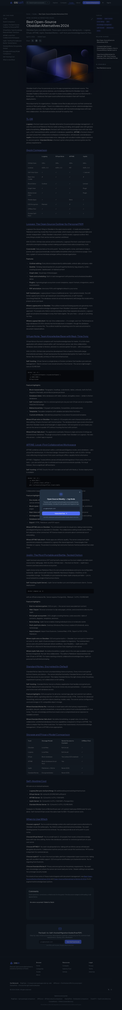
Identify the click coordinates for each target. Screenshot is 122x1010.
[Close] (79, 492)
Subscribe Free (60, 513)
